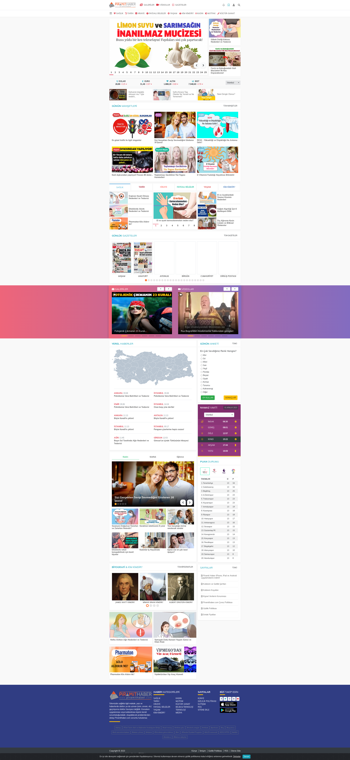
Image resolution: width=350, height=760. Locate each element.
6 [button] (131, 72)
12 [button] (154, 72)
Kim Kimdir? (188, 13)
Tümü (234, 344)
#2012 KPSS (224, 732)
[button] (196, 65)
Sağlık (119, 13)
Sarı (204, 365)
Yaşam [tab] (207, 187)
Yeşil (205, 368)
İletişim (202, 704)
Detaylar (237, 756)
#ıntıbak (205, 728)
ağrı (116, 437)
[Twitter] (225, 699)
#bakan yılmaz (137, 732)
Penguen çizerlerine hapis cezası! (169, 429)
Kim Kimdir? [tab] (229, 187)
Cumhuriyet (207, 276)
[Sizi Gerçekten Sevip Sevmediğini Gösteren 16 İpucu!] (175, 125)
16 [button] (170, 72)
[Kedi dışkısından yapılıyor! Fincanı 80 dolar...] (132, 160)
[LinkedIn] (234, 699)
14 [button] (162, 72)
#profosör (214, 728)
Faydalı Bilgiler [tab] (185, 187)
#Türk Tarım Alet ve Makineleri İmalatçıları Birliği (142, 728)
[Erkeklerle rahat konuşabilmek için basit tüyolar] (125, 540)
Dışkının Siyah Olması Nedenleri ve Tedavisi (139, 197)
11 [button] (150, 72)
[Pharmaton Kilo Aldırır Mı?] (118, 223)
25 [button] (205, 72)
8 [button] (138, 72)
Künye (201, 698)
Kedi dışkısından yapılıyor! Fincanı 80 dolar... (132, 175)
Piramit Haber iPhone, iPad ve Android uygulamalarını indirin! (219, 576)
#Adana (149, 732)
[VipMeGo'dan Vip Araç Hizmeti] (175, 660)
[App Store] (228, 703)
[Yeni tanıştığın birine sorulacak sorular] (180, 516)
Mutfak (211, 13)
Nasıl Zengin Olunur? (226, 94)
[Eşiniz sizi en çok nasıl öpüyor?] (180, 540)
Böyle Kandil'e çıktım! (124, 418)
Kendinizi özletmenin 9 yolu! (152, 526)
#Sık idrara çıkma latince (163, 732)
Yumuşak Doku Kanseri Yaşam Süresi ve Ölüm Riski (172, 641)
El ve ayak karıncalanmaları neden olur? (175, 220)
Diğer (205, 392)
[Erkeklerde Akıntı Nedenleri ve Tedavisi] (118, 211)
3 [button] (119, 72)
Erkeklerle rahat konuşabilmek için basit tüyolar (123, 552)
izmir (117, 404)
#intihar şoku (179, 728)
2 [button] (115, 72)
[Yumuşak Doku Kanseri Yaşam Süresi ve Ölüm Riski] (175, 625)
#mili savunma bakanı (121, 732)
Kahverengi (208, 388)
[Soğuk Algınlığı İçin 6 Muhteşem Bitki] (207, 211)
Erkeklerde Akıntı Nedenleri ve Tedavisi (139, 210)
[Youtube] (237, 699)
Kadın (200, 13)
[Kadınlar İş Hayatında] (153, 540)
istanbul (159, 393)
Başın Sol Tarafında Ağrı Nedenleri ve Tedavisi (131, 442)
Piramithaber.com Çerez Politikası (217, 602)
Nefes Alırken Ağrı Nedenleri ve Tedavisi (129, 640)
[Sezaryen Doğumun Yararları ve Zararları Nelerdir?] (125, 516)
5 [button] (127, 72)
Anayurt (143, 276)
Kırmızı (206, 382)
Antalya (158, 415)
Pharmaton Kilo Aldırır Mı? (139, 223)
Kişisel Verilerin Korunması (214, 596)
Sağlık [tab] (119, 187)
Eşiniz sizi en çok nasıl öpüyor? (177, 551)
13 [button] (158, 72)
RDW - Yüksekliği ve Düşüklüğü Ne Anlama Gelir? (217, 141)
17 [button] (174, 72)
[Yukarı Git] (343, 753)
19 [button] (182, 72)
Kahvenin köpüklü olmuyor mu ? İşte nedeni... (136, 94)
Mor (204, 355)
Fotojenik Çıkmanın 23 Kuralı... (131, 331)
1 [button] (111, 72)
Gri (204, 358)
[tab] (205, 471)
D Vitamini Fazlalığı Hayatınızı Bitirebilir (215, 175)
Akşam (121, 276)
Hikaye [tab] (163, 187)
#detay (118, 728)
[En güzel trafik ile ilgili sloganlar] (132, 125)
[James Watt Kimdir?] (125, 587)
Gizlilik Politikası (210, 608)
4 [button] (123, 72)
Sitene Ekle (203, 710)
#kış (222, 728)
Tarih (130, 13)
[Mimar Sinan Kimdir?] (153, 587)
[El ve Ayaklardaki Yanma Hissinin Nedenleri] (207, 198)
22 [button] (193, 72)
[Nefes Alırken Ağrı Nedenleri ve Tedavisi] (130, 625)
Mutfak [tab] (153, 457)
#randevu (167, 737)
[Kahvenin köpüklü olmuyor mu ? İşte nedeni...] (118, 94)
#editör (234, 732)
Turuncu (206, 385)
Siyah (205, 378)
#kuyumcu (230, 728)
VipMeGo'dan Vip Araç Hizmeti (168, 674)
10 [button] (146, 72)
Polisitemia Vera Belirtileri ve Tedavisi (131, 396)
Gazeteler (180, 5)
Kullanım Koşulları (210, 590)
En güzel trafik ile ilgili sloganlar (126, 140)
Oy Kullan (207, 397)
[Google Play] (228, 709)
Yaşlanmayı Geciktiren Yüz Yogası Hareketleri (169, 176)
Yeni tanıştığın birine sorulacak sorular (176, 527)
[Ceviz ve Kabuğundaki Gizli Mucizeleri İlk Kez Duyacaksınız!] (225, 57)
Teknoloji (181, 710)
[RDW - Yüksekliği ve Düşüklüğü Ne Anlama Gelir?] (217, 125)
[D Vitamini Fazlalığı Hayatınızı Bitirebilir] (217, 160)
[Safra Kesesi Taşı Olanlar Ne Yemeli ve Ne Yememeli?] (162, 94)
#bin (177, 732)
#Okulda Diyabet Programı (192, 732)
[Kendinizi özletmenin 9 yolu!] (153, 516)
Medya (179, 712)
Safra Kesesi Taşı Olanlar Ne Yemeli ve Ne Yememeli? (183, 94)
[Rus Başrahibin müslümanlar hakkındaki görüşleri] (181, 294)
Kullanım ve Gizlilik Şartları (214, 584)
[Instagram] (229, 699)
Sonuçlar (230, 397)
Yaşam (173, 13)
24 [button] (201, 72)
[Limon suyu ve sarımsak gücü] (158, 44)
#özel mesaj (167, 728)
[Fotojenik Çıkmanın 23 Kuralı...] (115, 294)
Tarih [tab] (142, 187)
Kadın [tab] (125, 457)
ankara (118, 393)
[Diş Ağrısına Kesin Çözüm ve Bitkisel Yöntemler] (207, 223)
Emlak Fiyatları (209, 614)
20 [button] (186, 72)
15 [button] (166, 72)
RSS (200, 707)
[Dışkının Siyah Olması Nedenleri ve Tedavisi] (118, 198)
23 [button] (197, 72)
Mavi (205, 362)
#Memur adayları (180, 737)
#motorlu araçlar (193, 728)
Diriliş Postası (228, 276)
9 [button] (142, 72)
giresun (158, 437)
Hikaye (141, 13)
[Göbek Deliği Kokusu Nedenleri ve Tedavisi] (225, 28)
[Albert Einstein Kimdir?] (181, 587)
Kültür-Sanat (227, 13)
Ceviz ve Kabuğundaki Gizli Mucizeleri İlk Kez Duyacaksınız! (223, 70)
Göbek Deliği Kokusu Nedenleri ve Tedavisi (221, 40)
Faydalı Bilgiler (157, 13)
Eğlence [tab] (180, 457)
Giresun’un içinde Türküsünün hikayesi (171, 440)
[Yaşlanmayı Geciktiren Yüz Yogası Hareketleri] (175, 160)
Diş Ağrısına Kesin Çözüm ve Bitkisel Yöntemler (225, 223)
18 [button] (178, 72)
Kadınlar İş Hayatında (150, 550)
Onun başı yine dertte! (164, 407)
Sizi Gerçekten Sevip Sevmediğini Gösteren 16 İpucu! (174, 141)
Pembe (206, 372)
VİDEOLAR (165, 5)
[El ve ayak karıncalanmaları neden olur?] (175, 205)
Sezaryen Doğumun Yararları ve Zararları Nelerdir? (125, 527)
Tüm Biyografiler (185, 567)
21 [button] (189, 72)
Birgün (185, 276)
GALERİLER (148, 5)
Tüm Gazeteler (230, 235)
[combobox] (233, 82)
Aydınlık (164, 276)
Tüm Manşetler (230, 106)
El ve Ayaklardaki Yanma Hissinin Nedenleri (225, 197)
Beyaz (205, 375)
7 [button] (135, 72)
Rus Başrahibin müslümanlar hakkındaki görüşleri (207, 331)
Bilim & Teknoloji (184, 707)
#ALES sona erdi (211, 732)
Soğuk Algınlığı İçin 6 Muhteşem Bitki (227, 210)
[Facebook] (221, 699)
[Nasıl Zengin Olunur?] (206, 94)
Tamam (246, 756)
